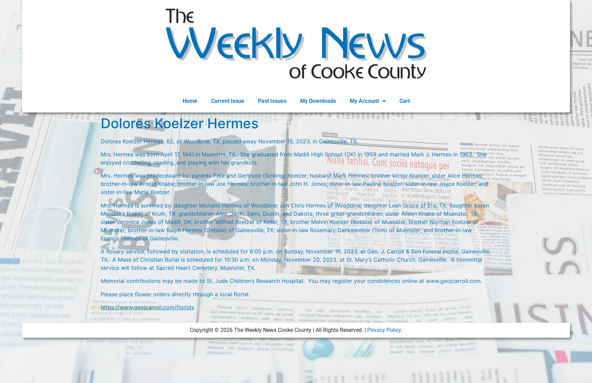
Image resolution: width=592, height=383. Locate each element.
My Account (364, 101)
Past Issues (272, 101)
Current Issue (227, 101)
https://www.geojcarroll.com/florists (147, 307)
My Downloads (318, 101)
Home (190, 101)
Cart (404, 101)
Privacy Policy (384, 330)
